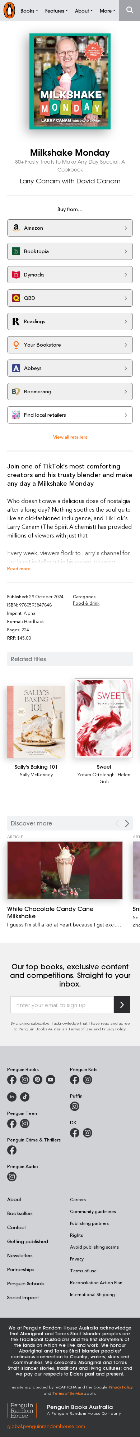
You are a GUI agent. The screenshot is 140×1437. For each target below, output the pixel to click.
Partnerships (20, 1269)
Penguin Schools (26, 1283)
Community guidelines (93, 1211)
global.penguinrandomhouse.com (46, 1426)
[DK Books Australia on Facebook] (74, 1133)
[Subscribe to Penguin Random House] (122, 1004)
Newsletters (20, 1255)
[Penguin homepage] (9, 10)
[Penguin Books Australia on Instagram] (24, 1079)
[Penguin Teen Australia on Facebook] (12, 1123)
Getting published (27, 1241)
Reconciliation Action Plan (96, 1282)
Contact (16, 1227)
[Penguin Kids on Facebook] (74, 1079)
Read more (19, 568)
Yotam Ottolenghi (97, 774)
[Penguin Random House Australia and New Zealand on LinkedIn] (12, 1097)
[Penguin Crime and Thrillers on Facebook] (12, 1150)
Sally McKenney (36, 774)
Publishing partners (89, 1223)
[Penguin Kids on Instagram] (87, 1079)
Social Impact (23, 1297)
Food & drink (86, 603)
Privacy (77, 1258)
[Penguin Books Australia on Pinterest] (37, 1079)
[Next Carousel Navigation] (127, 823)
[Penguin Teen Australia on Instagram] (24, 1123)
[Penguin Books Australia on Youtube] (50, 1079)
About (14, 1199)
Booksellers (20, 1213)
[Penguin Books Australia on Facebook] (12, 1079)
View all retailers (70, 436)
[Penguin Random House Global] (27, 1409)
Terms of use (83, 1270)
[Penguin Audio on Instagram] (12, 1176)
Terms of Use (80, 1029)
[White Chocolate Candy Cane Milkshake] (65, 870)
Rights (76, 1235)
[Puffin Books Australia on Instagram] (74, 1106)
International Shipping (92, 1294)
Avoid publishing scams (94, 1247)
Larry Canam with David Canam (70, 181)
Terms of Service (67, 1393)
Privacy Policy (114, 1029)
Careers (78, 1199)
